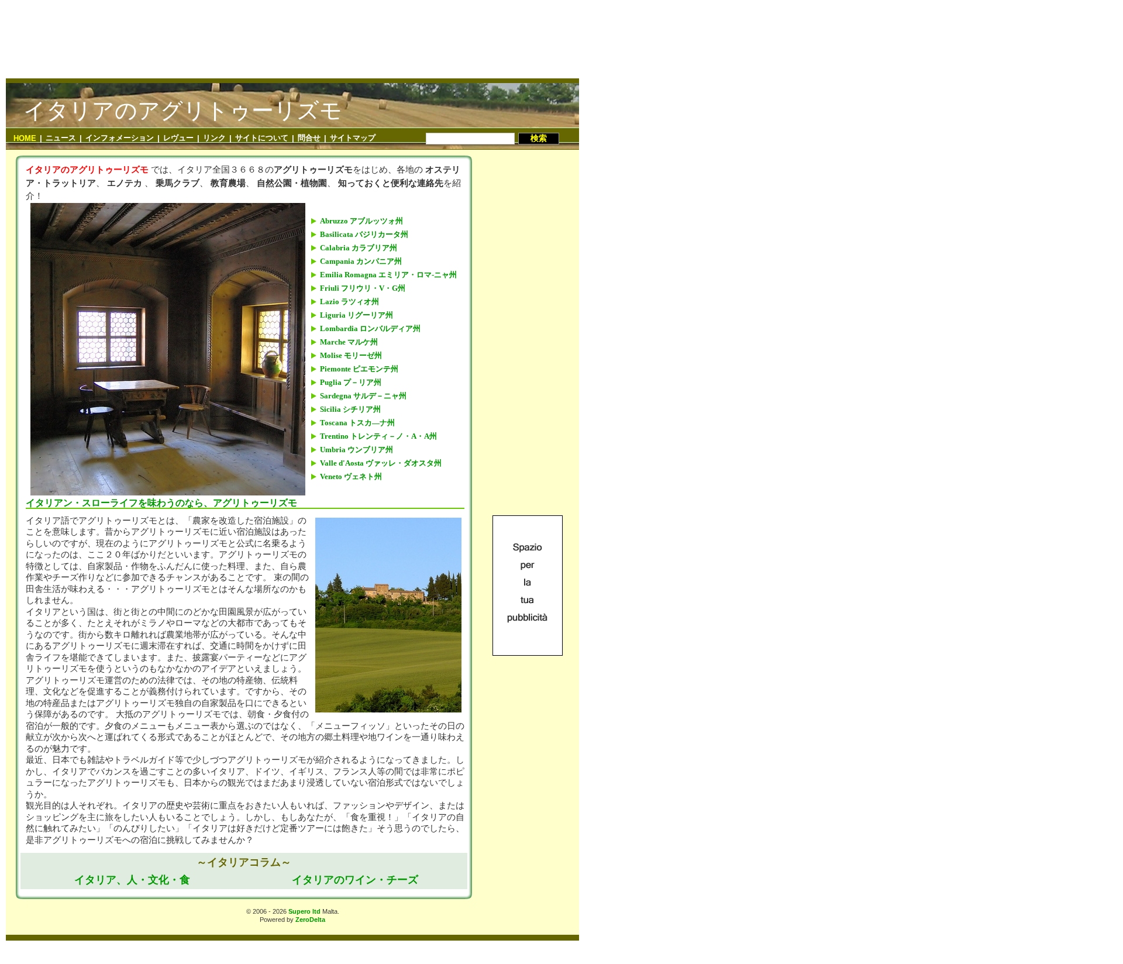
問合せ (309, 137)
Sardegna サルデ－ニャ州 (363, 395)
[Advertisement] (292, 46)
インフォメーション (119, 137)
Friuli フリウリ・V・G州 (362, 288)
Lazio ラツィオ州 (349, 301)
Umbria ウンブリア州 (356, 449)
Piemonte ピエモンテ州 (359, 368)
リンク (214, 137)
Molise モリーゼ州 (351, 355)
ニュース (61, 137)
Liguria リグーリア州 (356, 315)
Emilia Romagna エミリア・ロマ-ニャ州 (388, 274)
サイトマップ (353, 137)
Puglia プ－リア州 (350, 382)
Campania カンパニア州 (361, 261)
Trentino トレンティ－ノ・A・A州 (378, 436)
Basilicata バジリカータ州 (364, 234)
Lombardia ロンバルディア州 (370, 328)
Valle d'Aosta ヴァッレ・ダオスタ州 (381, 463)
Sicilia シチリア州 (350, 409)
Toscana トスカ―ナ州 (357, 422)
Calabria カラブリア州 (358, 247)
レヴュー (178, 137)
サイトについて (261, 137)
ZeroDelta (310, 919)
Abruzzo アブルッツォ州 (361, 220)
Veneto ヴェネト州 (351, 476)
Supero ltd (304, 911)
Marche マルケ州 (349, 342)
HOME (24, 138)
